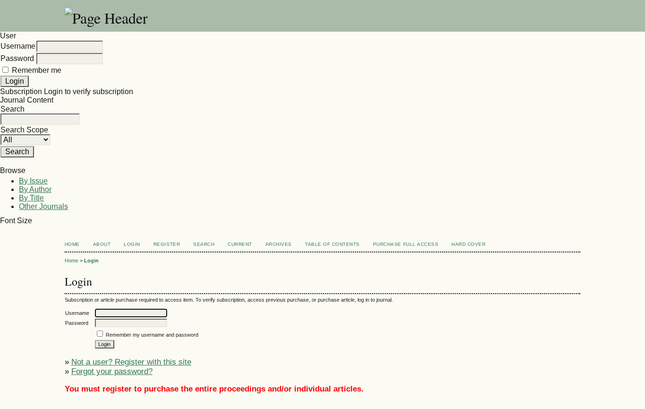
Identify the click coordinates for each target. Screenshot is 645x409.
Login (132, 244)
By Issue (33, 181)
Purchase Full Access (405, 244)
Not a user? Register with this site (131, 361)
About (102, 244)
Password (17, 58)
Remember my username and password (152, 335)
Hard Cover (468, 244)
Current (240, 244)
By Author (35, 189)
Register (166, 244)
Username (17, 46)
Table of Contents (332, 244)
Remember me (36, 70)
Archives (278, 244)
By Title (31, 198)
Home (72, 244)
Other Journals (43, 206)
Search (203, 244)
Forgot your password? (112, 371)
